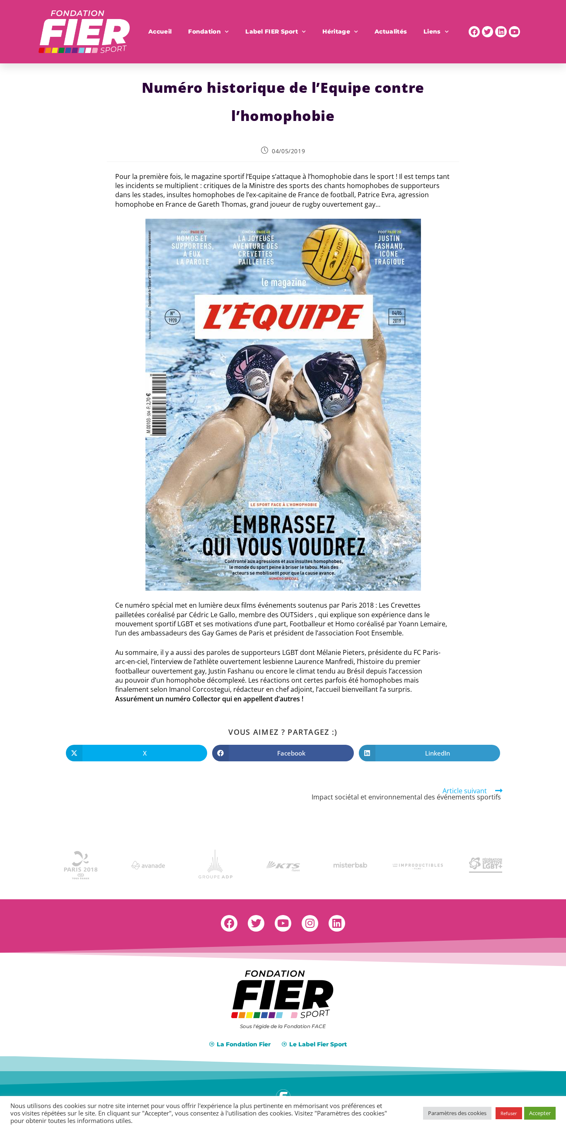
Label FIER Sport (271, 31)
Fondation (204, 31)
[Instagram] (310, 923)
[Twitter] (487, 31)
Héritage (336, 31)
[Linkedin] (500, 31)
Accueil (160, 31)
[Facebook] (474, 31)
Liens (432, 31)
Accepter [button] (540, 1113)
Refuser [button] (509, 1113)
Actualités (391, 31)
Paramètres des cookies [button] (457, 1113)
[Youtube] (514, 31)
